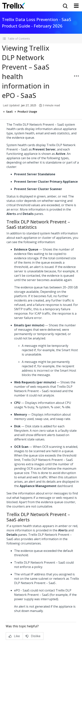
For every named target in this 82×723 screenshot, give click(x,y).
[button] (41, 38)
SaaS (9, 111)
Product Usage (27, 111)
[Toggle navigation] (76, 6)
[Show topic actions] (76, 76)
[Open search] (65, 6)
